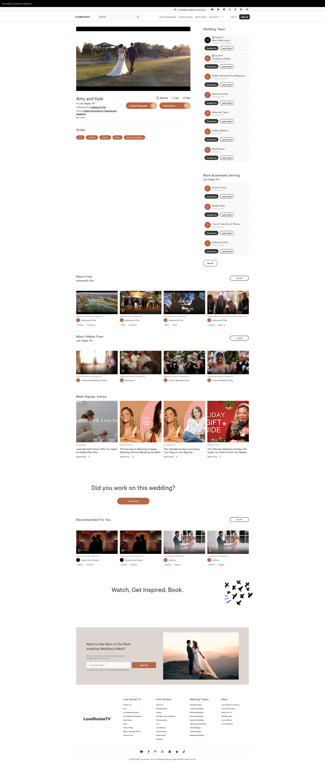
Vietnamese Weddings (198, 724)
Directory (159, 705)
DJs (157, 724)
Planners (159, 739)
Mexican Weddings (197, 720)
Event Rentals (161, 731)
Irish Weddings (195, 727)
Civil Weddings (195, 731)
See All (210, 263)
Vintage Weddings (197, 712)
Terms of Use (128, 735)
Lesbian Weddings (197, 708)
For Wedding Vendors (131, 712)
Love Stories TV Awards (230, 705)
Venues (158, 712)
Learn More (227, 48)
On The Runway (227, 724)
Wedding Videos (196, 705)
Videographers (161, 708)
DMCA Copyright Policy (132, 731)
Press (125, 724)
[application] (133, 59)
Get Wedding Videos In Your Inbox (191, 9)
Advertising (127, 720)
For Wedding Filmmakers (132, 716)
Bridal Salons (161, 735)
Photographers (161, 720)
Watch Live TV (226, 712)
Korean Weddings (196, 716)
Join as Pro (133, 501)
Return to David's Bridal (17, 3)
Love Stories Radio (228, 708)
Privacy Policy (123, 669)
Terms (112, 669)
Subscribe (144, 665)
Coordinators (161, 727)
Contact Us (211, 48)
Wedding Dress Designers (165, 716)
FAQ (124, 708)
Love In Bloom (226, 720)
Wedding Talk (226, 716)
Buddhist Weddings (197, 735)
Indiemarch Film (98, 107)
